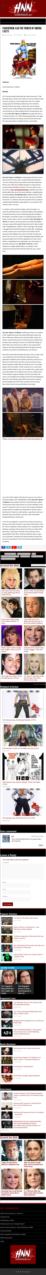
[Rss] (16, 1271)
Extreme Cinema (21, 19)
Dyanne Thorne (10, 554)
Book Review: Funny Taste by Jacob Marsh (27, 1048)
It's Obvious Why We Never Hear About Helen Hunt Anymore (33, 1193)
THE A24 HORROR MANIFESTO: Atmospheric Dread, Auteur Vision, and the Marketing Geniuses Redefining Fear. (28, 1032)
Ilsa (34, 554)
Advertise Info (5, 1217)
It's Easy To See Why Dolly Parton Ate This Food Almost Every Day (34, 678)
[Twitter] (20, 1271)
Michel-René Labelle (8, 559)
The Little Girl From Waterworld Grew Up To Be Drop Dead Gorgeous (33, 621)
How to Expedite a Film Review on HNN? (13, 1234)
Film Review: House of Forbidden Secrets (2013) (20, 748)
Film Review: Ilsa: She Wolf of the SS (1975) (18, 818)
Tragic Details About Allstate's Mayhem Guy (10, 1163)
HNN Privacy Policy (6, 1238)
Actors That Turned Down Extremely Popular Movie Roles (34, 593)
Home (2, 19)
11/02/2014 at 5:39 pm (37, 836)
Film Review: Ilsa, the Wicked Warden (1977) (19, 720)
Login (2, 1241)
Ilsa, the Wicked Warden (20, 190)
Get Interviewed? (5, 1231)
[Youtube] (27, 1271)
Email (4, 889)
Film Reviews (10, 19)
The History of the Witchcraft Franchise (26, 918)
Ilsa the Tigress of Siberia (10, 556)
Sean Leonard (8, 35)
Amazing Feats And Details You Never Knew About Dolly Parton (11, 1193)
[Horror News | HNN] (23, 8)
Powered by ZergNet (39, 684)
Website (5, 896)
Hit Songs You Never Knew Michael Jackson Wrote (11, 677)
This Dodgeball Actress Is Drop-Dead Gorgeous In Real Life (24, 989)
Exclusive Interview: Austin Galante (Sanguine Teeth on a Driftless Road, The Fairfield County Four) (28, 1095)
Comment (5, 862)
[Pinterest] (23, 1271)
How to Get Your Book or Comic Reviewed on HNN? (16, 1227)
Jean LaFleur (25, 556)
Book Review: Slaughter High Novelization (27, 1076)
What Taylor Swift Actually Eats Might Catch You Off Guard (11, 650)
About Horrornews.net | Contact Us (11, 1213)
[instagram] (29, 1271)
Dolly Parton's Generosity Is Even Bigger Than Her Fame (34, 650)
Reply (40, 845)
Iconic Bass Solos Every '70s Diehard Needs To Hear (10, 621)
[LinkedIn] (25, 1271)
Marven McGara (37, 556)
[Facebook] (18, 1271)
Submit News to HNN (7, 1220)
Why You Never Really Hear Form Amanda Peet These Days (33, 1164)
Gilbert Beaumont (24, 554)
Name (4, 882)
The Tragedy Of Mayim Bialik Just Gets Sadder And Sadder (7, 989)
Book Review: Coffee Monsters (23, 1066)
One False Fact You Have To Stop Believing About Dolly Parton (10, 593)
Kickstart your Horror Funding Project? (12, 1224)
